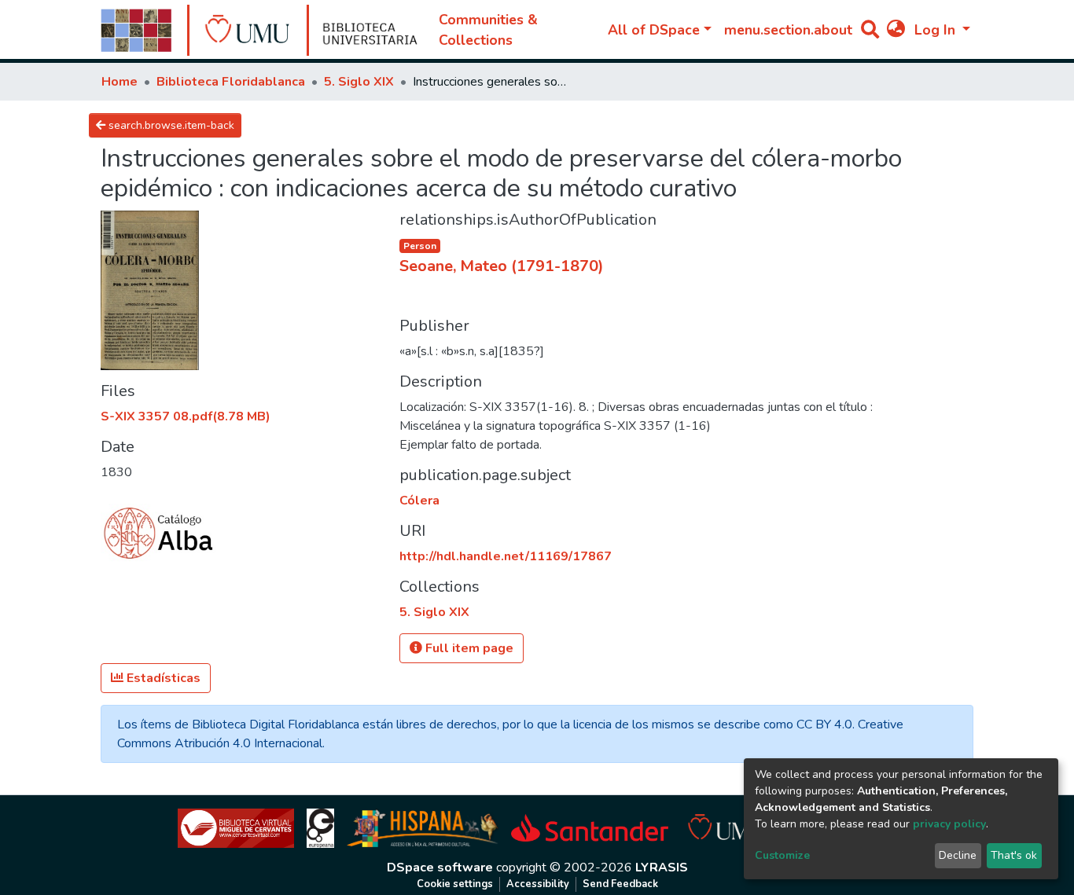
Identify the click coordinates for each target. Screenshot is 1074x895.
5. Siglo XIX (359, 81)
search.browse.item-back (169, 125)
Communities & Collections (488, 30)
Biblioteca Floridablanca (230, 81)
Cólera (419, 500)
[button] (895, 30)
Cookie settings (455, 884)
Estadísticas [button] (161, 678)
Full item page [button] (467, 648)
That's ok (1014, 855)
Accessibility (537, 884)
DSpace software (440, 867)
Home (119, 81)
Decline (958, 855)
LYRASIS (661, 867)
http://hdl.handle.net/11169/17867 (505, 556)
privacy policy (949, 823)
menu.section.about (788, 29)
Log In (936, 29)
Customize (782, 855)
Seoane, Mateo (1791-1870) (501, 266)
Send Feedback (620, 884)
